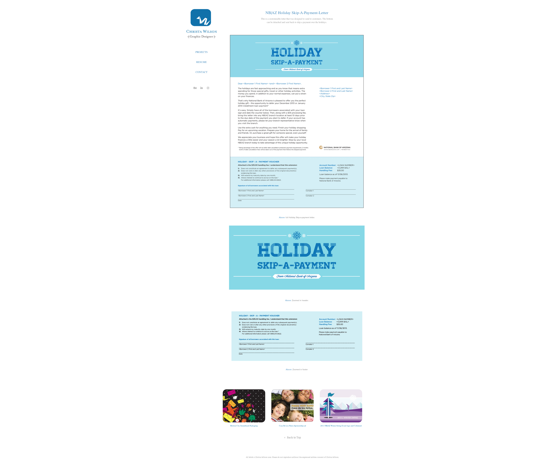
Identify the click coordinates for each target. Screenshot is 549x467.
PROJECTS (201, 52)
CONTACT (201, 72)
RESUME (201, 62)
